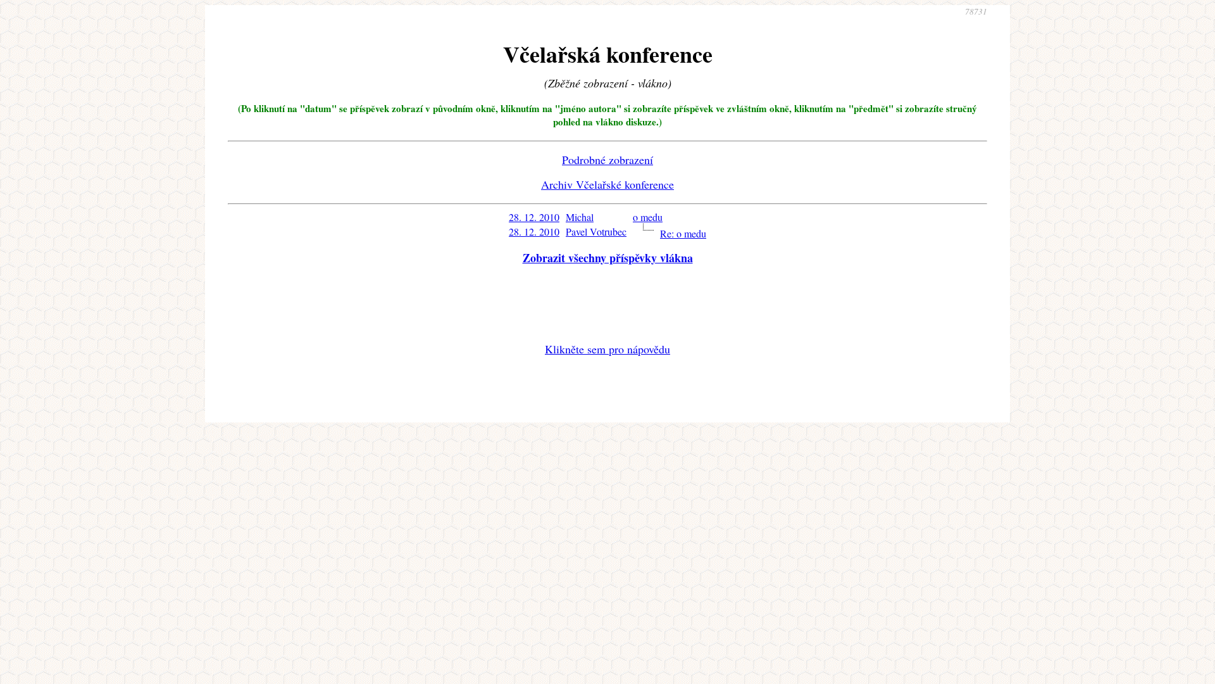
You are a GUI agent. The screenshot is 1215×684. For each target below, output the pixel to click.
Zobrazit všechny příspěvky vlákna (608, 258)
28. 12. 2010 (534, 217)
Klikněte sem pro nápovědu (607, 349)
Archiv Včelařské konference (607, 184)
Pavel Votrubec (596, 231)
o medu (648, 217)
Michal (580, 217)
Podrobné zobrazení (607, 159)
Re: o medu (683, 233)
